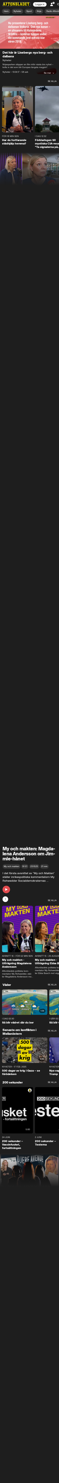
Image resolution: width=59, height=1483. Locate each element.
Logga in (39, 4)
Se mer (47, 73)
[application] (29, 32)
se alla (52, 81)
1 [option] (5, 899)
